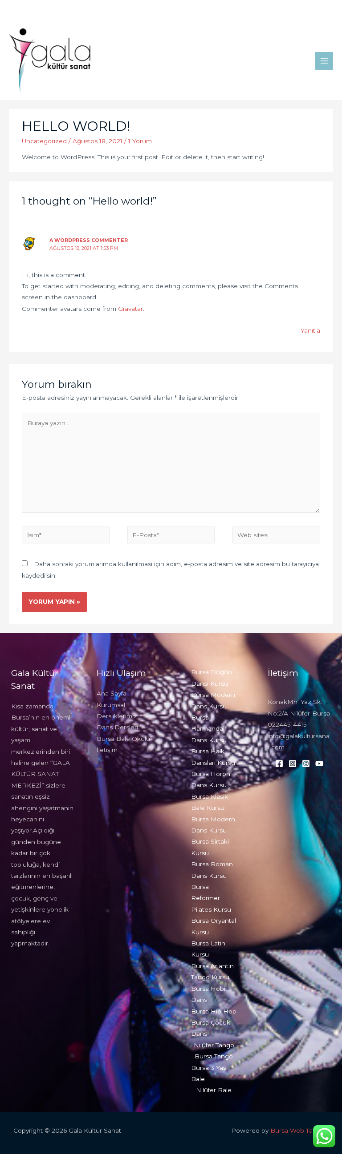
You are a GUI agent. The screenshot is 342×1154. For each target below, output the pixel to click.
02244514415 (287, 724)
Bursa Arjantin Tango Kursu (212, 971)
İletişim (107, 749)
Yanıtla (310, 330)
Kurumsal (111, 704)
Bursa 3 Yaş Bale (208, 1073)
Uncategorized (44, 141)
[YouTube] (329, 11)
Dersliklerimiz (117, 716)
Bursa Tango (214, 1056)
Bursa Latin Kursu (208, 949)
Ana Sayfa (111, 693)
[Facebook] (289, 11)
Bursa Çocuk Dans (210, 1028)
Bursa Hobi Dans (208, 994)
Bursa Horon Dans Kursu (210, 779)
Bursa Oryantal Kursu (213, 926)
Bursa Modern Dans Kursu (213, 700)
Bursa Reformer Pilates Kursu (211, 898)
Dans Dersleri (117, 727)
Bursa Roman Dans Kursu (212, 869)
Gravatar (130, 308)
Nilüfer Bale (214, 1090)
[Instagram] (302, 11)
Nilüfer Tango (214, 1045)
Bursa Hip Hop (213, 1011)
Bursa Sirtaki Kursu (210, 847)
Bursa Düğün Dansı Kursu (211, 677)
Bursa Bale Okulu (123, 738)
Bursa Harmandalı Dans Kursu (209, 729)
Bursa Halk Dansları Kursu (213, 757)
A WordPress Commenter (88, 240)
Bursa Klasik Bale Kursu (209, 802)
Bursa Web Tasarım (299, 1130)
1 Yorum (140, 141)
